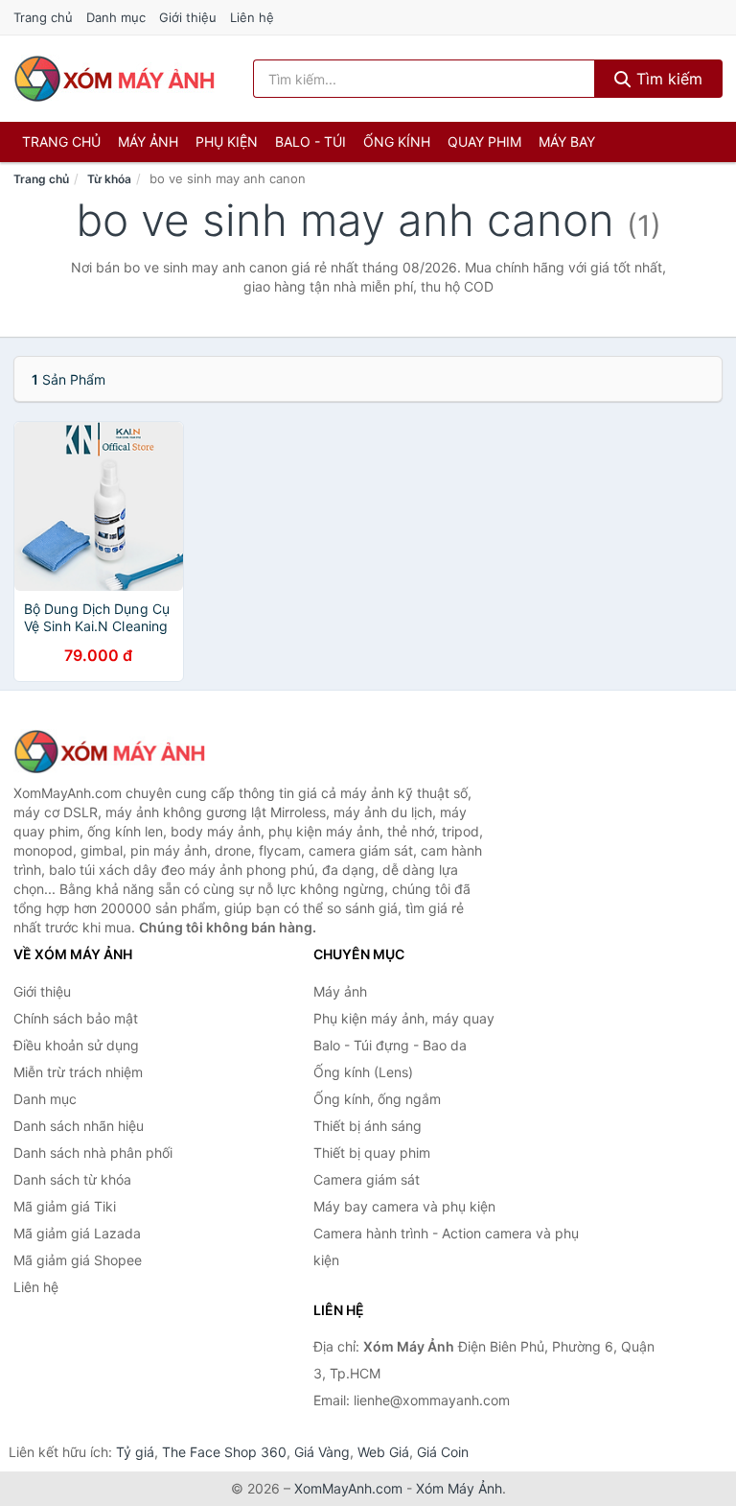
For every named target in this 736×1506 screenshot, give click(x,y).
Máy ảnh (148, 141)
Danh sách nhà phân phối (92, 1152)
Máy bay (567, 141)
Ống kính (396, 141)
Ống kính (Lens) (363, 1072)
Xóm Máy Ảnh (459, 1488)
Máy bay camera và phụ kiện (404, 1206)
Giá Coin (443, 1452)
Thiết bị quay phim (371, 1152)
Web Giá (383, 1452)
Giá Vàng (322, 1452)
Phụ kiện (227, 141)
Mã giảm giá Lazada (77, 1233)
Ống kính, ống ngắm (377, 1099)
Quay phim (484, 141)
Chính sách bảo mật (75, 1018)
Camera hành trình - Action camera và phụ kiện (446, 1246)
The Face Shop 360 (224, 1452)
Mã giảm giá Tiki (64, 1206)
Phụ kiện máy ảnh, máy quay (403, 1018)
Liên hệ (252, 17)
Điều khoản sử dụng (76, 1045)
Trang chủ (43, 17)
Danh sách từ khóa (72, 1179)
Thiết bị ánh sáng (367, 1126)
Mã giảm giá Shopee (77, 1260)
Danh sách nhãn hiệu (78, 1126)
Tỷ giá (135, 1452)
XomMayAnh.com (348, 1488)
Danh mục (116, 17)
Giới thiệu (188, 17)
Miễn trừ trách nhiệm (78, 1072)
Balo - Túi (310, 141)
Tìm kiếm (667, 78)
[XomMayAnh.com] (114, 79)
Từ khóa (109, 179)
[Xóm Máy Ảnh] (109, 752)
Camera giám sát (366, 1179)
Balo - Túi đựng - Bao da (390, 1045)
